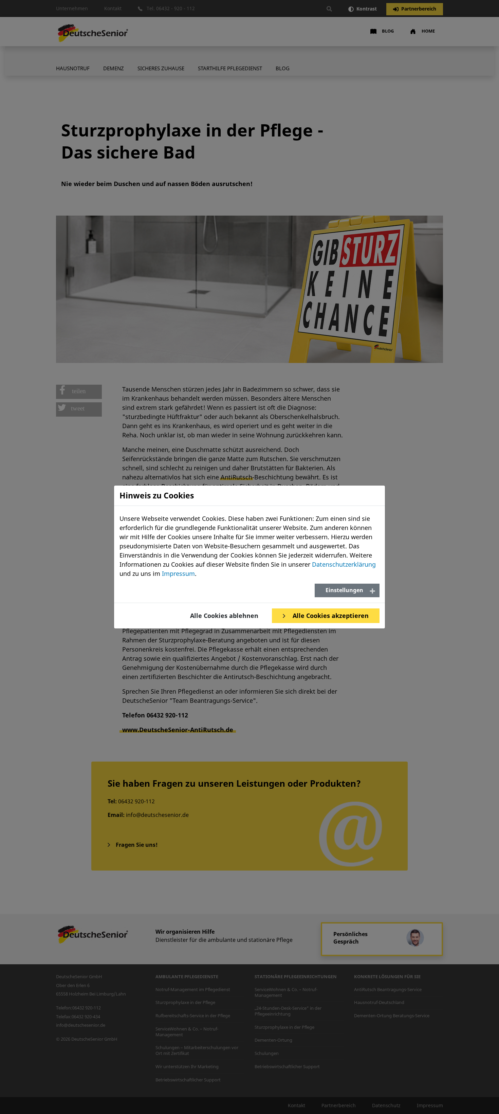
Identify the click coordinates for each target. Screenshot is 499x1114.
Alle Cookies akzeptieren (330, 615)
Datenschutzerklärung (344, 564)
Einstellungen (344, 590)
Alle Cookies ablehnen (224, 615)
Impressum (178, 573)
